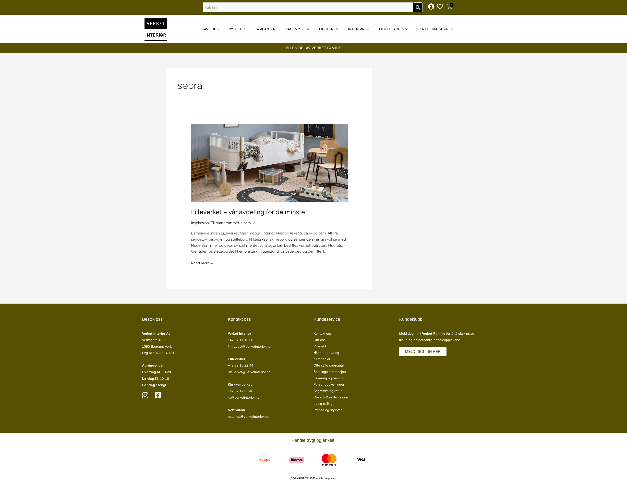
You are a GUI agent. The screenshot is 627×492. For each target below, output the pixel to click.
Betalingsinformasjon (330, 372)
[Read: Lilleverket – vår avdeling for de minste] (269, 163)
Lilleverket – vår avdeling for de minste (248, 212)
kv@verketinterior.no (244, 397)
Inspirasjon (200, 223)
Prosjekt (320, 346)
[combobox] (308, 7)
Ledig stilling (323, 404)
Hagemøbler (297, 29)
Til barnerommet (225, 223)
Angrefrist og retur (328, 391)
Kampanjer (265, 29)
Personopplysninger (329, 384)
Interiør (356, 29)
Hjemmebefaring (326, 353)
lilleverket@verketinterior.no (249, 372)
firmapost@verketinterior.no (249, 346)
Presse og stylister (328, 410)
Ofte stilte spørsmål (329, 365)
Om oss (320, 340)
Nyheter (237, 29)
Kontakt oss (323, 333)
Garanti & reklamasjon (331, 397)
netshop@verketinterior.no (248, 416)
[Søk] (418, 7)
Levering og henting (329, 378)
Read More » (202, 262)
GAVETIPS (210, 29)
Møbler (326, 29)
